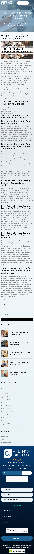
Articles (3, 440)
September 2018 (6, 421)
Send (26, 473)
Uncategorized (6, 437)
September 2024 (7, 412)
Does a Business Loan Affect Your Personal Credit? (21, 333)
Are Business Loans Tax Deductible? (18, 373)
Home (6, 24)
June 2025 (4, 394)
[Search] (17, 319)
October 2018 (5, 418)
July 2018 (4, 427)
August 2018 (5, 424)
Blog (10, 24)
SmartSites (25, 547)
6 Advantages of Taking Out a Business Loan (20, 343)
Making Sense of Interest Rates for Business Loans (20, 353)
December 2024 (6, 403)
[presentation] (17, 479)
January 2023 (5, 415)
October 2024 (6, 409)
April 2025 (4, 397)
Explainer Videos (6, 443)
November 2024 (6, 406)
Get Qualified (5, 300)
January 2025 (5, 400)
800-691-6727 (23, 3)
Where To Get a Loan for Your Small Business (19, 363)
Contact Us (17, 538)
